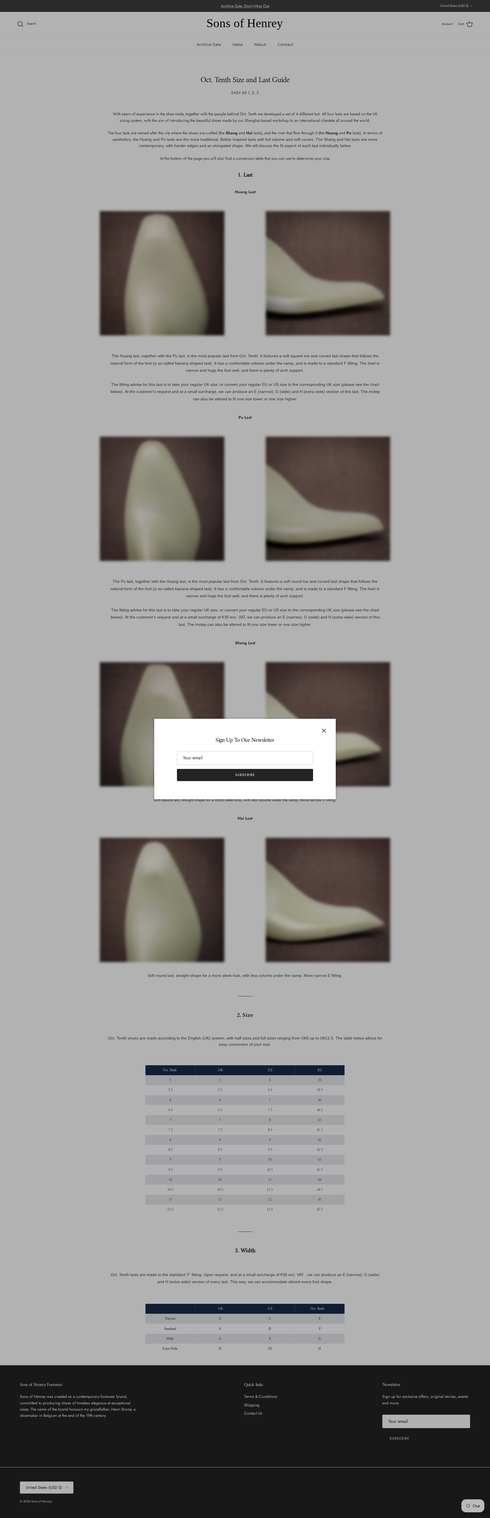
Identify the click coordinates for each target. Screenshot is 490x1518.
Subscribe (245, 774)
